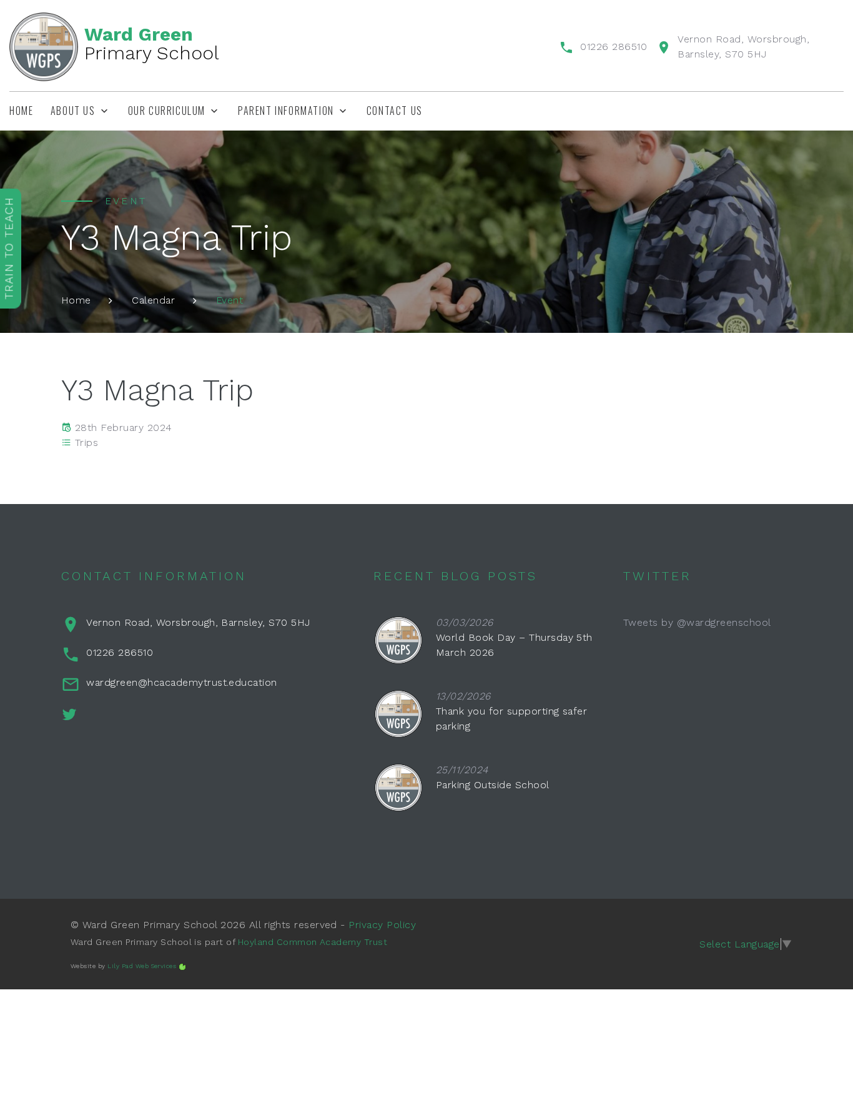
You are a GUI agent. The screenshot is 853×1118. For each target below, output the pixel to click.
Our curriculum (166, 111)
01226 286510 (613, 46)
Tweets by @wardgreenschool (697, 622)
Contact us (395, 111)
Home (21, 111)
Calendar (153, 300)
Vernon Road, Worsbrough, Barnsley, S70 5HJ (198, 622)
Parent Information (286, 111)
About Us (73, 111)
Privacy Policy (382, 925)
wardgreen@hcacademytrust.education (181, 682)
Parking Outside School (493, 785)
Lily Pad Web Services (141, 965)
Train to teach (9, 248)
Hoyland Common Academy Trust (312, 942)
